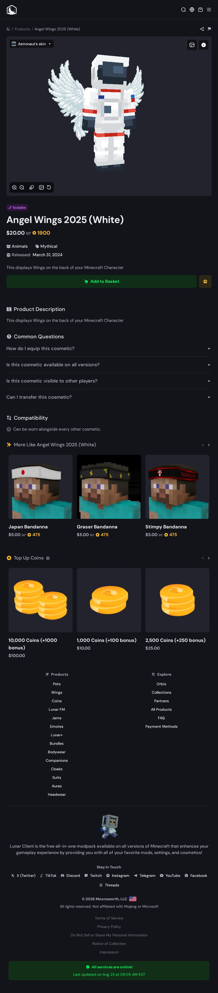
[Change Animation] (31, 187)
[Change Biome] (41, 187)
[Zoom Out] (21, 187)
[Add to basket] (13, 459)
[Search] (183, 9)
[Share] (202, 29)
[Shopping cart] (200, 9)
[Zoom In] (14, 187)
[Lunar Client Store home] (11, 9)
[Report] (209, 29)
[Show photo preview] (192, 45)
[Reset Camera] (49, 187)
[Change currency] (192, 9)
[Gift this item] (205, 281)
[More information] (48, 558)
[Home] (8, 29)
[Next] (209, 444)
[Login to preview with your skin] (203, 45)
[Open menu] (209, 9)
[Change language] (132, 899)
